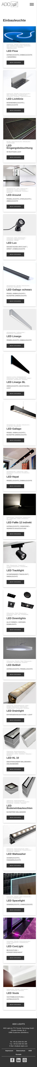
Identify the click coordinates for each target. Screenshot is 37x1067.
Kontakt (18, 1054)
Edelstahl (12, 45)
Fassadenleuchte (22, 95)
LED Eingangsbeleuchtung (20, 146)
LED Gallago (14, 428)
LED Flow (12, 51)
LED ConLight (15, 946)
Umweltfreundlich (11, 142)
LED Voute (13, 993)
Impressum (9, 1050)
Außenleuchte (10, 44)
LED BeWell (13, 665)
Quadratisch (9, 615)
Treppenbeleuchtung (12, 48)
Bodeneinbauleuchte (25, 44)
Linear (15, 614)
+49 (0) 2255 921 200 (20, 1042)
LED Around (14, 195)
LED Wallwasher (16, 854)
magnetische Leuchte (12, 47)
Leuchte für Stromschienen (13, 566)
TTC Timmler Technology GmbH (23, 1028)
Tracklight (9, 567)
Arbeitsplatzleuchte (11, 188)
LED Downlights (16, 618)
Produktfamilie (18, 191)
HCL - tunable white (11, 518)
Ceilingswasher (10, 752)
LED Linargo (14, 336)
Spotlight (16, 240)
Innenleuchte (27, 45)
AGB (30, 1050)
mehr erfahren (15, 62)
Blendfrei (16, 44)
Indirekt (16, 189)
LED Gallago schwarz (19, 289)
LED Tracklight (15, 570)
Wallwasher (28, 753)
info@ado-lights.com (21, 1046)
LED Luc (12, 242)
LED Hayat (13, 476)
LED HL (16, 753)
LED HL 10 (13, 757)
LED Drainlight (15, 710)
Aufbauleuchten (20, 332)
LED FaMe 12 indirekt (19, 522)
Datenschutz (20, 1050)
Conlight (8, 942)
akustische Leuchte (11, 377)
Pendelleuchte (10, 191)
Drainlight (9, 706)
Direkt (8, 45)
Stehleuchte (9, 192)
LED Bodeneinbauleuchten (19, 806)
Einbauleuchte (19, 45)
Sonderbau (20, 47)
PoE (19, 614)
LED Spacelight (16, 900)
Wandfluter (9, 755)
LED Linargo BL (16, 382)
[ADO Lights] (10, 6)
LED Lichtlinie (15, 98)
